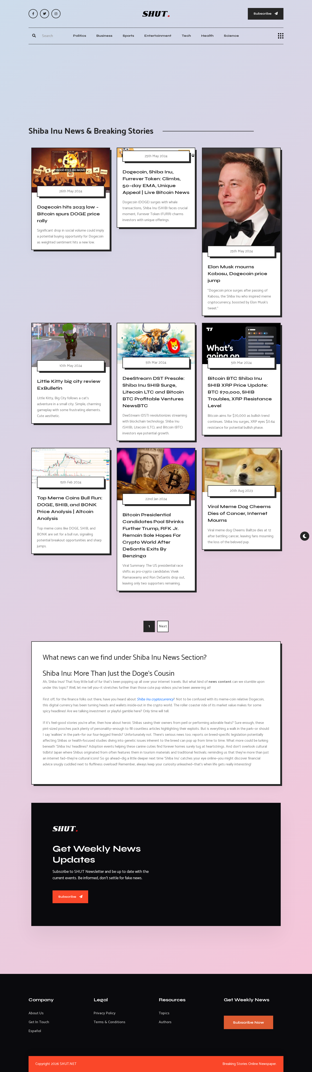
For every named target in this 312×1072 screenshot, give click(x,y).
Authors (165, 1022)
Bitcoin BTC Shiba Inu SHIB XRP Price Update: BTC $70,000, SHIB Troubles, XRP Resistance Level (240, 392)
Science (231, 36)
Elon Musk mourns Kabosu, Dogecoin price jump (237, 273)
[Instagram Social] (56, 13)
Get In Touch (39, 1022)
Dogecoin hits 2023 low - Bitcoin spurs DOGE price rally (68, 214)
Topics (164, 1013)
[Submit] (34, 35)
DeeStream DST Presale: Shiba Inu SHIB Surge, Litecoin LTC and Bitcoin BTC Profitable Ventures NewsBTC (153, 392)
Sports (128, 36)
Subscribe (263, 14)
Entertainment (157, 36)
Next (163, 626)
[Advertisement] (156, 81)
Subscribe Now (248, 1022)
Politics (79, 36)
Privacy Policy (105, 1013)
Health (207, 36)
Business (104, 36)
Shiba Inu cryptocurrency (155, 699)
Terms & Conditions (109, 1022)
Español (35, 1031)
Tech (186, 36)
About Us (36, 1013)
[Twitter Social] (44, 13)
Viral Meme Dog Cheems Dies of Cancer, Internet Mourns (239, 513)
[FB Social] (33, 13)
